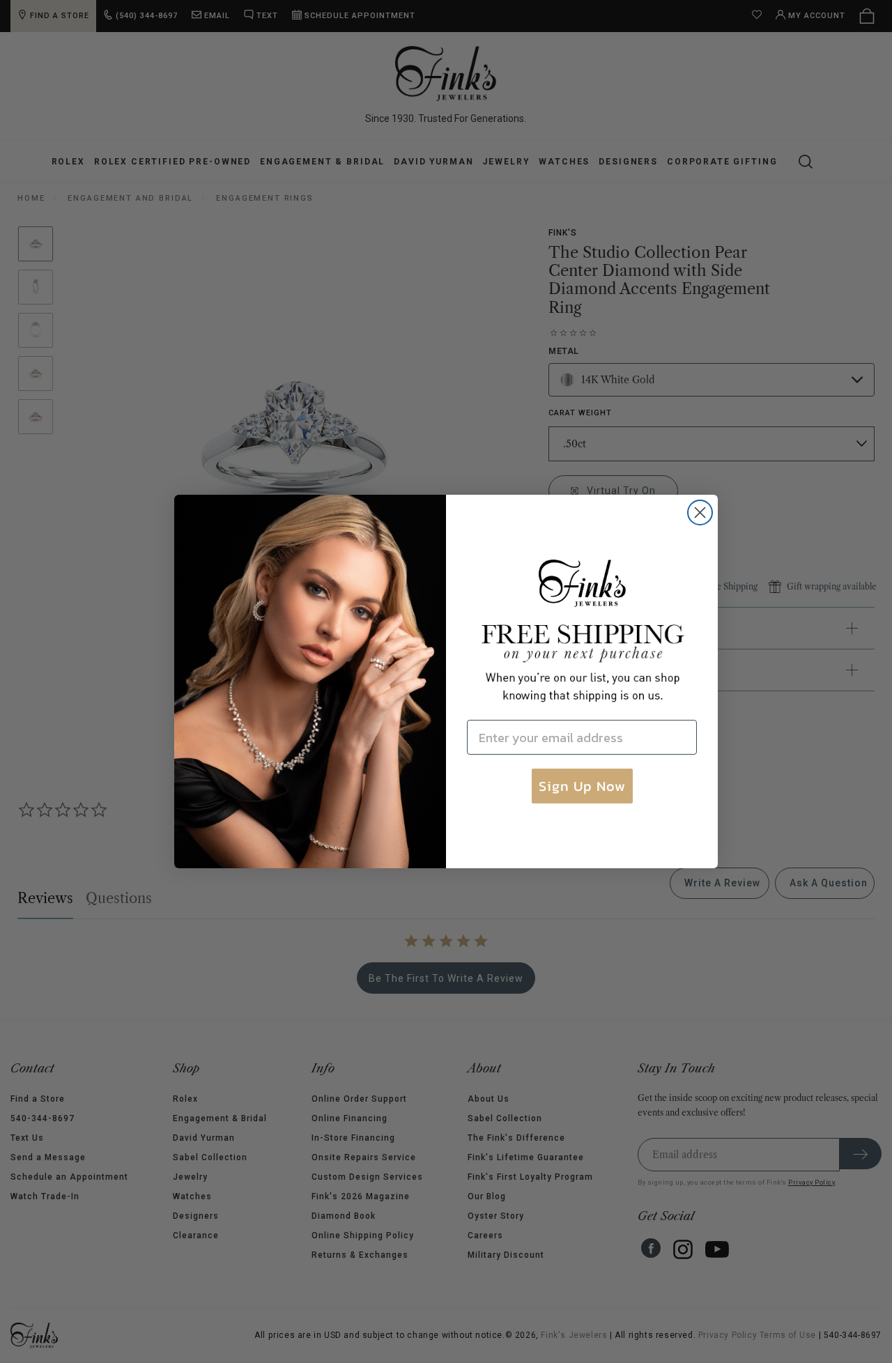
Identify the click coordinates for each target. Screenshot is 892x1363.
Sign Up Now (582, 786)
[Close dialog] (700, 512)
